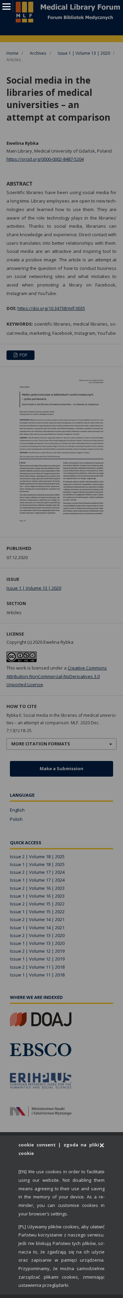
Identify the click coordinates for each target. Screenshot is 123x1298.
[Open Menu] (6, 6)
